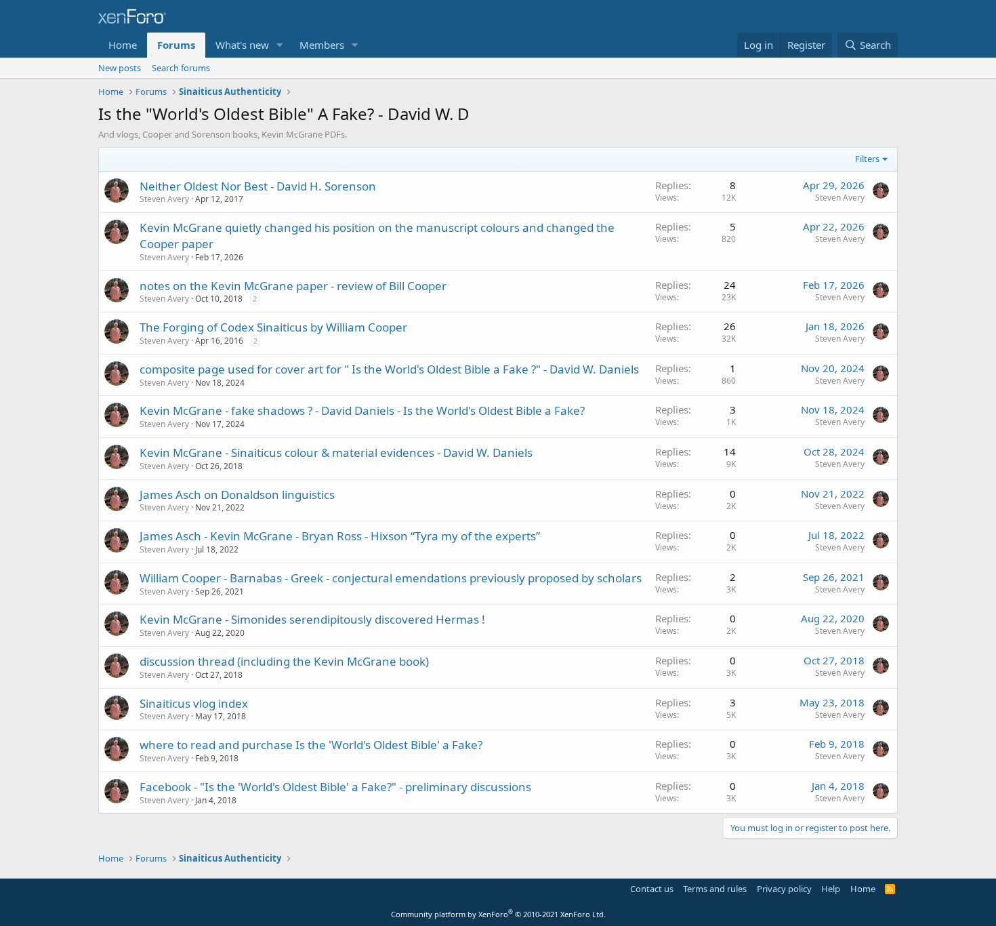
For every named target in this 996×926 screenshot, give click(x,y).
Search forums (181, 68)
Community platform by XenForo (498, 914)
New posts (119, 68)
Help (830, 889)
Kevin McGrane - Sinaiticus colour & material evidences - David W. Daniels (336, 452)
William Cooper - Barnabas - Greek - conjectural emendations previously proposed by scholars (391, 578)
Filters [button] (867, 159)
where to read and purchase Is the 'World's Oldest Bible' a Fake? (311, 744)
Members (321, 45)
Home (122, 45)
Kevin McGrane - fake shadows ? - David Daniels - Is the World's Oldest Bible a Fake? (362, 410)
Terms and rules (715, 889)
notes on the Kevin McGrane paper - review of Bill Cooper (293, 286)
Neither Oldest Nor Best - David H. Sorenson (258, 186)
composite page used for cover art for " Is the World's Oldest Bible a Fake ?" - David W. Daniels (389, 369)
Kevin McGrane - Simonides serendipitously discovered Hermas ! (312, 619)
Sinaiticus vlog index (194, 703)
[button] (279, 45)
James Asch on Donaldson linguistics (237, 494)
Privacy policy (784, 889)
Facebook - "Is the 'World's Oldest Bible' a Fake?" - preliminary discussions (335, 786)
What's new (242, 45)
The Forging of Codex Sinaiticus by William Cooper (273, 327)
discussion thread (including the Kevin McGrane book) (284, 661)
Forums (176, 45)
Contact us (651, 889)
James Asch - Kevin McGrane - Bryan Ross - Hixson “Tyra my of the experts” (340, 536)
